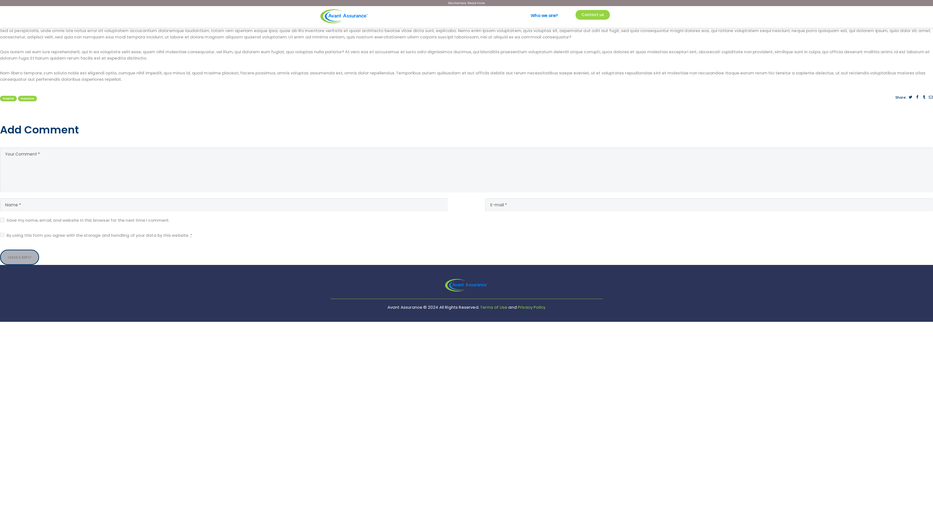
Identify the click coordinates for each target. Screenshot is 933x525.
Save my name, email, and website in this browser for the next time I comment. (88, 220)
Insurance (27, 98)
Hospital (8, 98)
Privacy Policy (531, 307)
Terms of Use (493, 307)
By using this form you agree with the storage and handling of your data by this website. (99, 235)
